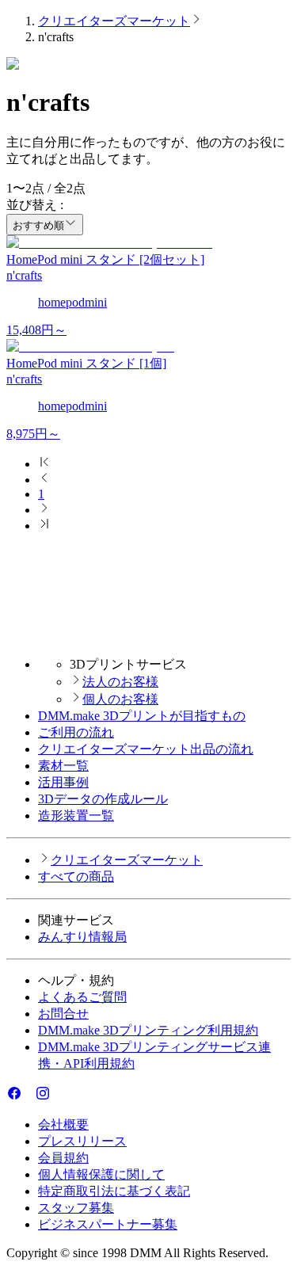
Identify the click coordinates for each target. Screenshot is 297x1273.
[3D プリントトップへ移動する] (148, 636)
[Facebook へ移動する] (14, 1096)
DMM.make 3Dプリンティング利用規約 (148, 1030)
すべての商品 (76, 876)
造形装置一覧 (76, 815)
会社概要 (63, 1124)
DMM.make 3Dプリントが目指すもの (142, 715)
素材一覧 (63, 765)
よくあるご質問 (82, 997)
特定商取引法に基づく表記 (114, 1191)
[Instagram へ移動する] (43, 1096)
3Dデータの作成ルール (103, 799)
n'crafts (24, 275)
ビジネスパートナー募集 (107, 1224)
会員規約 (63, 1157)
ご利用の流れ (76, 732)
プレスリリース (82, 1141)
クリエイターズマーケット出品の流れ (145, 749)
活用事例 (63, 782)
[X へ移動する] (28, 1096)
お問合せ (63, 1013)
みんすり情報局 (82, 936)
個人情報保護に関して (101, 1174)
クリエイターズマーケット (114, 21)
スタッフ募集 (76, 1207)
